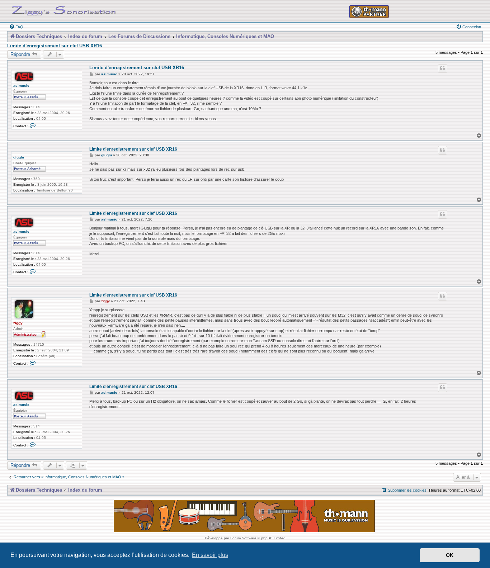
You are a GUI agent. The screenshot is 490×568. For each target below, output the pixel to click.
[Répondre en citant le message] (442, 68)
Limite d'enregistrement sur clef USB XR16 (54, 45)
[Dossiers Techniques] (63, 9)
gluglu (18, 157)
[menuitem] (16, 27)
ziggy (18, 323)
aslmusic (21, 85)
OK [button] (449, 555)
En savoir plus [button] (210, 555)
